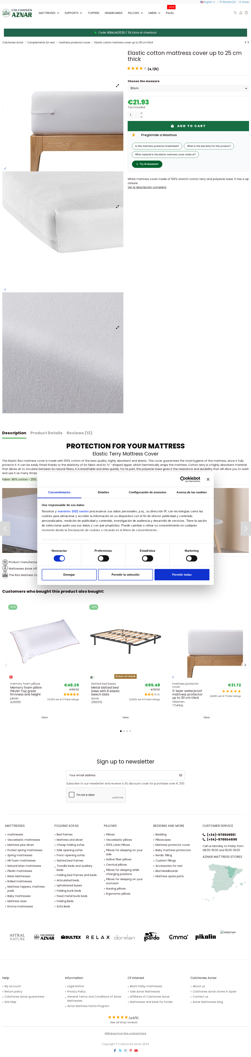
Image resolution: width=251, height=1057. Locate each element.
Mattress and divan (70, 840)
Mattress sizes (17, 901)
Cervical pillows (116, 865)
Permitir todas (182, 574)
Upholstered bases (69, 885)
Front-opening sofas (71, 855)
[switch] (103, 558)
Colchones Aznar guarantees (24, 997)
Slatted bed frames (70, 861)
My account (13, 986)
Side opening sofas (70, 850)
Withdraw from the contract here (125, 1033)
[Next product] (248, 42)
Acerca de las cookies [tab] (191, 492)
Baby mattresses (19, 896)
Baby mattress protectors (173, 850)
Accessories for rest (169, 866)
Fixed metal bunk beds (72, 896)
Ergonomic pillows (118, 894)
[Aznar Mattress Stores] (224, 882)
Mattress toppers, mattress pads (26, 889)
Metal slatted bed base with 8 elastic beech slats (105, 691)
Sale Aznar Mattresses (145, 991)
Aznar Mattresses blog (208, 1002)
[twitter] (120, 1050)
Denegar (69, 574)
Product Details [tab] (46, 433)
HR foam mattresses (21, 861)
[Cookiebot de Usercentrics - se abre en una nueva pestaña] (183, 479)
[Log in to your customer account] (240, 13)
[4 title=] (235, 691)
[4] (133, 68)
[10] (145, 68)
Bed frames (65, 834)
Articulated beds (68, 880)
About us (199, 986)
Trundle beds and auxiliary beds (74, 868)
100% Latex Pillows (118, 845)
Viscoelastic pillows (119, 840)
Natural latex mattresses (24, 866)
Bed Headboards (167, 871)
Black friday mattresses (146, 986)
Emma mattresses (20, 906)
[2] (129, 68)
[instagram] (125, 1050)
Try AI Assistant (149, 164)
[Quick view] (50, 679)
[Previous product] (246, 42)
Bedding (161, 834)
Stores (245, 2)
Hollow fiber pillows (118, 859)
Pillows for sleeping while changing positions (122, 872)
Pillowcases (163, 840)
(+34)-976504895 (222, 839)
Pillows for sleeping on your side (124, 852)
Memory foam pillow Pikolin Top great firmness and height (26, 691)
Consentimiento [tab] (59, 492)
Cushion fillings (166, 861)
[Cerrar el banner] (208, 479)
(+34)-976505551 (221, 835)
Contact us (200, 997)
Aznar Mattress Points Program (88, 1006)
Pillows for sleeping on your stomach (124, 881)
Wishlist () (229, 2)
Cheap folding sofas (70, 845)
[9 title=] (76, 694)
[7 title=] (73, 694)
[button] (73, 13)
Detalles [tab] (103, 492)
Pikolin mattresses (19, 871)
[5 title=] (70, 694)
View (44, 717)
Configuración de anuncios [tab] (147, 492)
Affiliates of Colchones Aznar (150, 997)
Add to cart (191, 126)
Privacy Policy (76, 991)
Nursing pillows (116, 889)
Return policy (13, 991)
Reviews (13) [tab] (79, 433)
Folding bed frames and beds (77, 875)
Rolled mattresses (19, 881)
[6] (137, 68)
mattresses (15, 834)
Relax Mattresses (18, 876)
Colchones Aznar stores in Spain (214, 991)
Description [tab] (14, 433)
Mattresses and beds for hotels (151, 1002)
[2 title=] (227, 691)
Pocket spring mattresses (24, 850)
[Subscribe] (180, 775)
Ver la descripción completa (147, 187)
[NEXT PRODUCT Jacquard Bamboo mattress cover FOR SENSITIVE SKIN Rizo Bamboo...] (246, 529)
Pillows (110, 834)
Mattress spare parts (170, 876)
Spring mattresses (19, 855)
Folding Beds (65, 901)
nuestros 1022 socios (73, 511)
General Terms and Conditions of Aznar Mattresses (94, 999)
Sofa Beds (63, 906)
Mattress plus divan (20, 845)
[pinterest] (131, 1050)
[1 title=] (64, 694)
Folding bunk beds (69, 891)
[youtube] (136, 1050)
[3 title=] (67, 694)
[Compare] (44, 679)
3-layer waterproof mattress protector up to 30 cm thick (187, 694)
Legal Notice (75, 986)
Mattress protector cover (173, 845)
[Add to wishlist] (39, 679)
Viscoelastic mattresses (23, 840)
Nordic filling (164, 855)
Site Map (10, 1002)
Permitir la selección (125, 574)
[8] (141, 68)
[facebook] (115, 1050)
